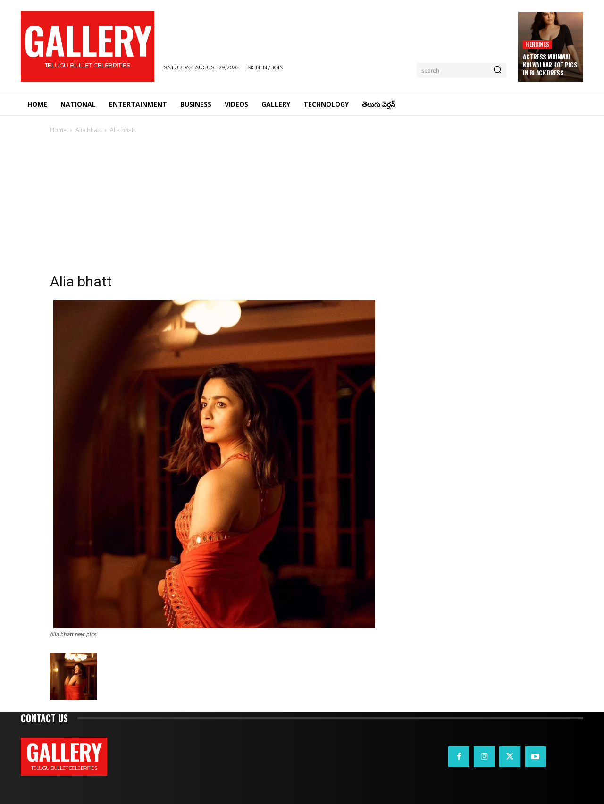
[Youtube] (535, 756)
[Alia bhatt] (214, 625)
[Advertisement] (302, 206)
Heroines (537, 44)
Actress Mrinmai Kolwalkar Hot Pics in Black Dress (550, 64)
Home (58, 130)
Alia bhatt (88, 130)
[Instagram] (484, 756)
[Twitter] (509, 756)
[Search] (497, 70)
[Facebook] (458, 756)
